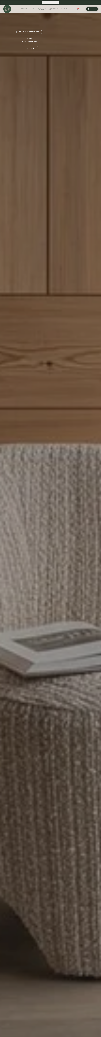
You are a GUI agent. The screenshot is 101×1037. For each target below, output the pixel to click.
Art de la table (42, 8)
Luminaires (64, 8)
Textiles (32, 8)
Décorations (53, 8)
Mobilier (42, 10)
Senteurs (24, 8)
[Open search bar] (50, 2)
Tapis (49, 10)
